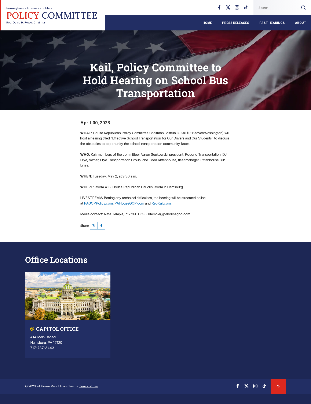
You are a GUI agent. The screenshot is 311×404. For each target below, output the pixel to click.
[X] (228, 9)
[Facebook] (219, 9)
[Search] (303, 7)
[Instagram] (236, 9)
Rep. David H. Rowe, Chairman (51, 15)
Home (207, 23)
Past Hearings (272, 23)
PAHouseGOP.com (129, 203)
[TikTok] (245, 9)
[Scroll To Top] (278, 386)
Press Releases (235, 23)
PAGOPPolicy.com (98, 203)
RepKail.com (161, 203)
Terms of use (88, 386)
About (300, 23)
